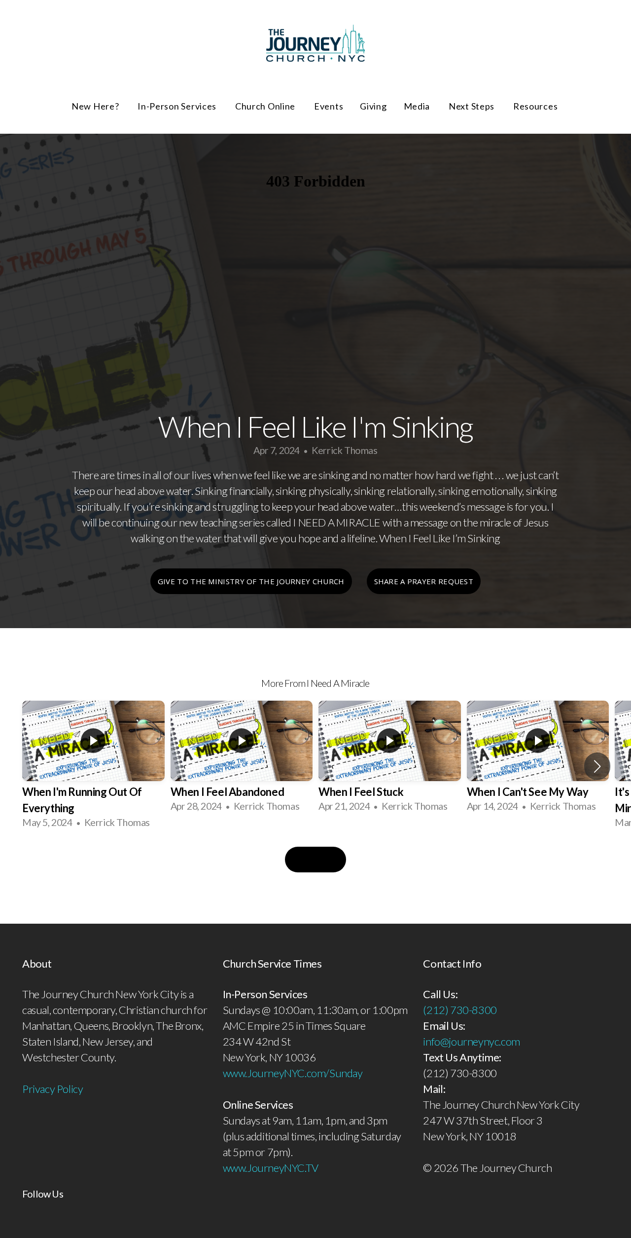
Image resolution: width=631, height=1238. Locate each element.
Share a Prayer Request (424, 581)
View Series (315, 859)
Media (418, 106)
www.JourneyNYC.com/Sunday (293, 1073)
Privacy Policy (52, 1088)
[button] (597, 766)
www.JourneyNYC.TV (270, 1167)
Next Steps (472, 106)
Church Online (266, 106)
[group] (93, 766)
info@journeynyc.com (471, 1041)
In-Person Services (178, 106)
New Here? (96, 106)
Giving (373, 106)
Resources (536, 106)
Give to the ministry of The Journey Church (251, 581)
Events (328, 106)
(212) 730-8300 (459, 1009)
